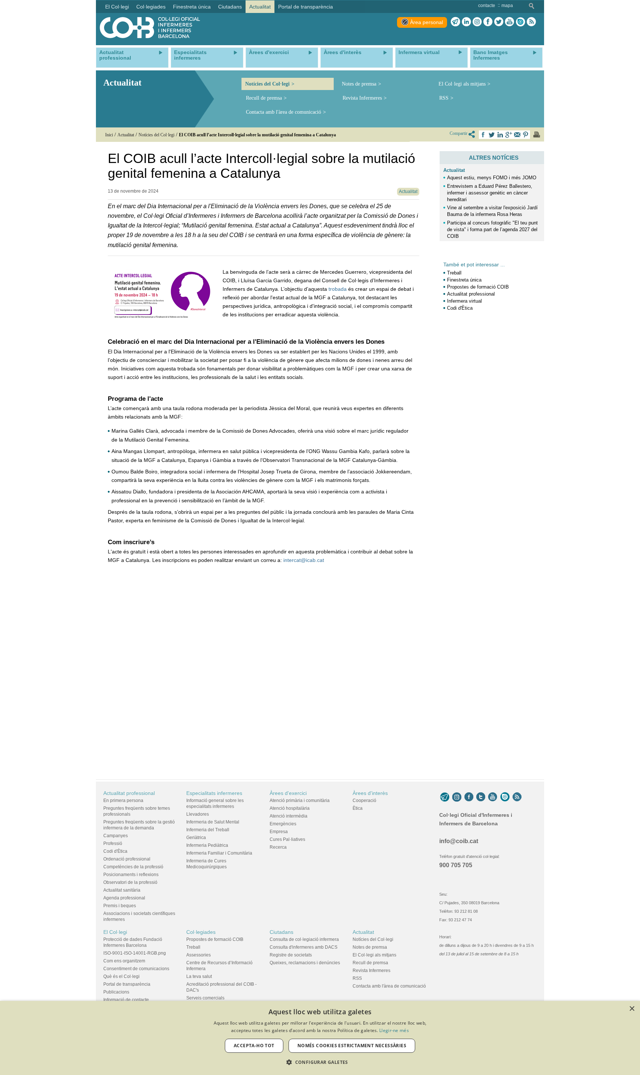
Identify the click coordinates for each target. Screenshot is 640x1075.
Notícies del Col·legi (267, 84)
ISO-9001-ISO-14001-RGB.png (134, 953)
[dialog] (320, 1038)
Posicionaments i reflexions (131, 874)
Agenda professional (124, 898)
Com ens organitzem (124, 960)
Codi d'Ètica (460, 308)
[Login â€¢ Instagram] (477, 22)
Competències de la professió (133, 866)
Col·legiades (201, 932)
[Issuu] (520, 22)
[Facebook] (488, 22)
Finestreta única (464, 280)
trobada (338, 289)
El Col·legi (115, 932)
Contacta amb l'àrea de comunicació (283, 112)
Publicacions (116, 992)
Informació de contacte (126, 999)
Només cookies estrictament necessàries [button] (351, 1045)
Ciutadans (281, 932)
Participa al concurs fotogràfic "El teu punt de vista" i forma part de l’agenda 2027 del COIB (492, 229)
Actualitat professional (471, 294)
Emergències (283, 823)
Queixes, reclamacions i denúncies (305, 962)
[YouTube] (492, 797)
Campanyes (115, 835)
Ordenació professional (126, 859)
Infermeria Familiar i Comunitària (219, 853)
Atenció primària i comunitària (300, 800)
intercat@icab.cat (303, 560)
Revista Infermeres (362, 98)
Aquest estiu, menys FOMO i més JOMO (491, 177)
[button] (320, 1062)
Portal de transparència (126, 984)
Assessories (198, 955)
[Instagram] (456, 797)
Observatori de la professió (130, 882)
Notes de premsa (359, 84)
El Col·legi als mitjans (462, 84)
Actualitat (454, 170)
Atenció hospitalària (290, 808)
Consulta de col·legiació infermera (304, 939)
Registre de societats (291, 955)
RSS (444, 98)
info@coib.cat (458, 841)
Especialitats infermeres (214, 793)
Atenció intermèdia (288, 816)
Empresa (279, 831)
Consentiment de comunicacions (136, 968)
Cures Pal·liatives (287, 839)
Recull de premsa (264, 98)
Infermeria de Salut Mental (212, 822)
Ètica (358, 808)
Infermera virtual (464, 301)
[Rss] (531, 22)
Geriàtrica (196, 837)
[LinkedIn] (466, 22)
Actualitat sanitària (121, 890)
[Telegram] (455, 22)
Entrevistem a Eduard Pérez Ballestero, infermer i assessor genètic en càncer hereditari (489, 192)
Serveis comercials (205, 998)
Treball (454, 273)
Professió (112, 843)
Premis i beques (119, 905)
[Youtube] (509, 22)
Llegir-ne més (394, 1030)
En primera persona (123, 800)
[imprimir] (536, 134)
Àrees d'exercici (288, 793)
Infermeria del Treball (207, 829)
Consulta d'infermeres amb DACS (303, 947)
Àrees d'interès (370, 793)
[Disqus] (263, 676)
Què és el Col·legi (121, 976)
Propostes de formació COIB (478, 287)
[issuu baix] (505, 797)
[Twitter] (498, 22)
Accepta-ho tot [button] (254, 1045)
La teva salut (199, 976)
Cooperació (364, 800)
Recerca (278, 847)
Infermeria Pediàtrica (207, 845)
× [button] (631, 1009)
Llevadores (197, 814)
